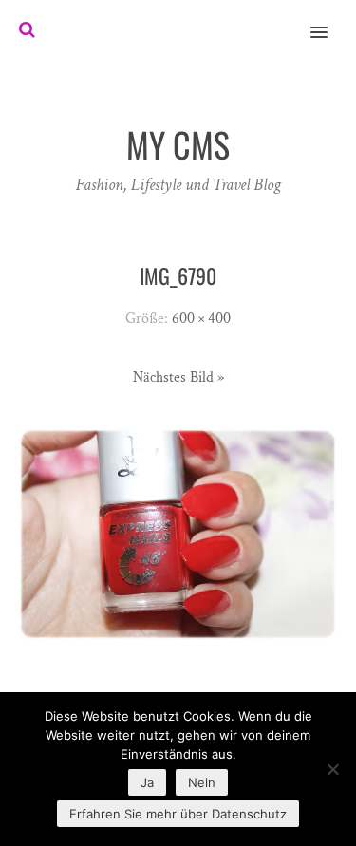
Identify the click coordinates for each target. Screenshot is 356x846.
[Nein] (332, 769)
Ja (147, 782)
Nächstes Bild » (178, 377)
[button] (330, 20)
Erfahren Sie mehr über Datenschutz (178, 813)
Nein (201, 782)
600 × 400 (201, 319)
